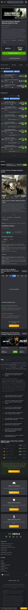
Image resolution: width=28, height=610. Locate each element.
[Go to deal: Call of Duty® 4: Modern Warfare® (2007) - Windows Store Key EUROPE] (14, 110)
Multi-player (9, 217)
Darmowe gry (4, 550)
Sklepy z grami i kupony (6, 554)
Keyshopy (14, 64)
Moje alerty (14, 509)
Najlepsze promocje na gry (7, 543)
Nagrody (3, 563)
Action (4, 42)
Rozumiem (23, 608)
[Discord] (17, 537)
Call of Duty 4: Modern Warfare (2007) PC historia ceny (10, 271)
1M (7, 275)
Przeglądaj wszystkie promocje (8, 547)
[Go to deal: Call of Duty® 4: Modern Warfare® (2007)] (14, 76)
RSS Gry (3, 569)
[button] (2, 2)
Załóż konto (14, 526)
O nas (2, 560)
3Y (26, 275)
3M (11, 275)
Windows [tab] (5, 239)
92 (7, 232)
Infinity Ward (21, 40)
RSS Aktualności (4, 568)
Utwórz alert (14, 325)
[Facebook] (6, 537)
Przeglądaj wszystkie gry (6, 552)
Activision (14, 40)
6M (14, 275)
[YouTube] (13, 537)
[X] (20, 537)
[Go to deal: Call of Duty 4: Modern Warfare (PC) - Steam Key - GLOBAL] (14, 140)
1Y (18, 275)
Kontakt (2, 562)
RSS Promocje (4, 571)
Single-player (5, 219)
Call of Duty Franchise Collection (11, 165)
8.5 (9, 232)
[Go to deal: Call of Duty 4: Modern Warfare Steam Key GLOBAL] (14, 149)
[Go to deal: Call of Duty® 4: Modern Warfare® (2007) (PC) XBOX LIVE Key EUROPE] (14, 133)
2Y (22, 275)
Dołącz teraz (14, 492)
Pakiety (21, 64)
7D (3, 275)
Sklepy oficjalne (4, 64)
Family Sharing (17, 217)
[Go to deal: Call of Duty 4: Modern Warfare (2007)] (14, 81)
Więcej (24, 271)
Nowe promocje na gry (6, 545)
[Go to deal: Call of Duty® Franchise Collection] (14, 86)
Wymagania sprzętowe (7, 236)
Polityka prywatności (5, 565)
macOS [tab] (11, 239)
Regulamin (3, 566)
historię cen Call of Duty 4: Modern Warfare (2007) (12, 390)
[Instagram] (10, 537)
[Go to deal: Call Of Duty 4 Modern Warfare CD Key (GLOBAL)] (14, 103)
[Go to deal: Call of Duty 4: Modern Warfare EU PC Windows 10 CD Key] (14, 117)
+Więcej (14, 155)
